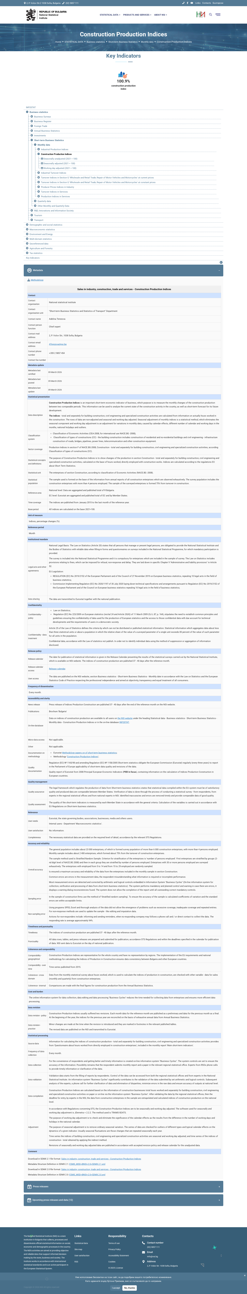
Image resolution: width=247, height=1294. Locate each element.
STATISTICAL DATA (109, 15)
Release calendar (57, 669)
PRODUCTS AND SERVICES (136, 15)
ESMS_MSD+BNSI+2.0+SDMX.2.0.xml (87, 1174)
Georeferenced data (39, 243)
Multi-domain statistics (41, 239)
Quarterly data (44, 201)
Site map (78, 1249)
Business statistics (96, 42)
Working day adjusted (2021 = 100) (59, 168)
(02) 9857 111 (71, 3)
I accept (116, 1288)
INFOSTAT (31, 107)
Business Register (42, 121)
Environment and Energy (41, 234)
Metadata (38, 270)
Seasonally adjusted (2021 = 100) (59, 163)
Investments (40, 135)
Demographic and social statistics (46, 225)
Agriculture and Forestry (41, 248)
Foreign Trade (40, 126)
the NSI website (125, 718)
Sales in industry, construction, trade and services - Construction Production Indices (101, 1159)
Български (218, 3)
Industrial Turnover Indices (53, 173)
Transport (38, 220)
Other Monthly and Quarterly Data (53, 206)
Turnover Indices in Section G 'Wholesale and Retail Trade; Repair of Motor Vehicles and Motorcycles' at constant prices (98, 182)
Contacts (206, 3)
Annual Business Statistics (47, 131)
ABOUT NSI (160, 15)
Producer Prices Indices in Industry (57, 187)
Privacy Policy (114, 1249)
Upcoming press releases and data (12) (52, 1200)
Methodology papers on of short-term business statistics (89, 752)
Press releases (40, 1186)
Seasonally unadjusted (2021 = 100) (60, 158)
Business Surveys (42, 116)
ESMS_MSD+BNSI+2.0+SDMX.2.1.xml (87, 1164)
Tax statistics (36, 253)
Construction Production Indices (56, 154)
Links (198, 3)
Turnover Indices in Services (54, 192)
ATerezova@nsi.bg (57, 344)
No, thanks (129, 1288)
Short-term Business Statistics (123, 42)
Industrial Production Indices (54, 149)
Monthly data (147, 42)
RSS (76, 1262)
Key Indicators (33, 258)
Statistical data (81, 1243)
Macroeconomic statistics (42, 229)
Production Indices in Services (55, 196)
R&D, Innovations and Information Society (54, 210)
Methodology (37, 280)
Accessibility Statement (118, 1255)
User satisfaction (81, 1255)
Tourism (38, 215)
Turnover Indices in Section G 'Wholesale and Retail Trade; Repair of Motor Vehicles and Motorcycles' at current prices (97, 177)
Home (58, 42)
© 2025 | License (115, 1268)
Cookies (111, 1262)
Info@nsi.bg (152, 1256)
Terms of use (114, 1243)
